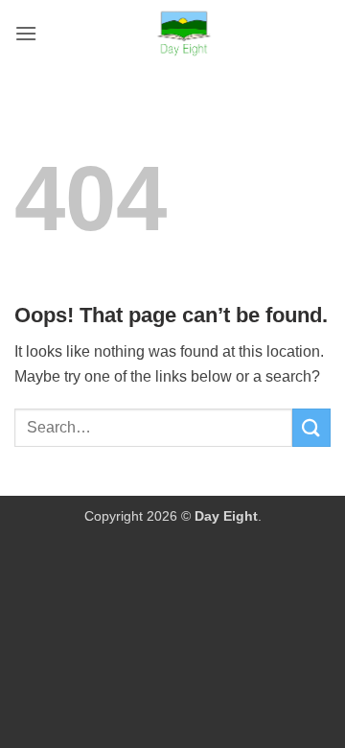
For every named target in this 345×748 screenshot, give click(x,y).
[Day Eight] (184, 33)
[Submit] (311, 427)
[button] (25, 33)
